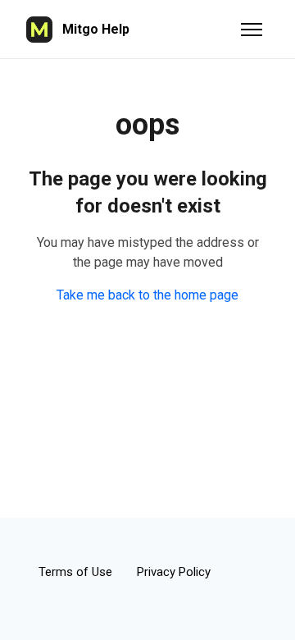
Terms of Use (75, 572)
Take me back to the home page (147, 295)
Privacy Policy (174, 572)
